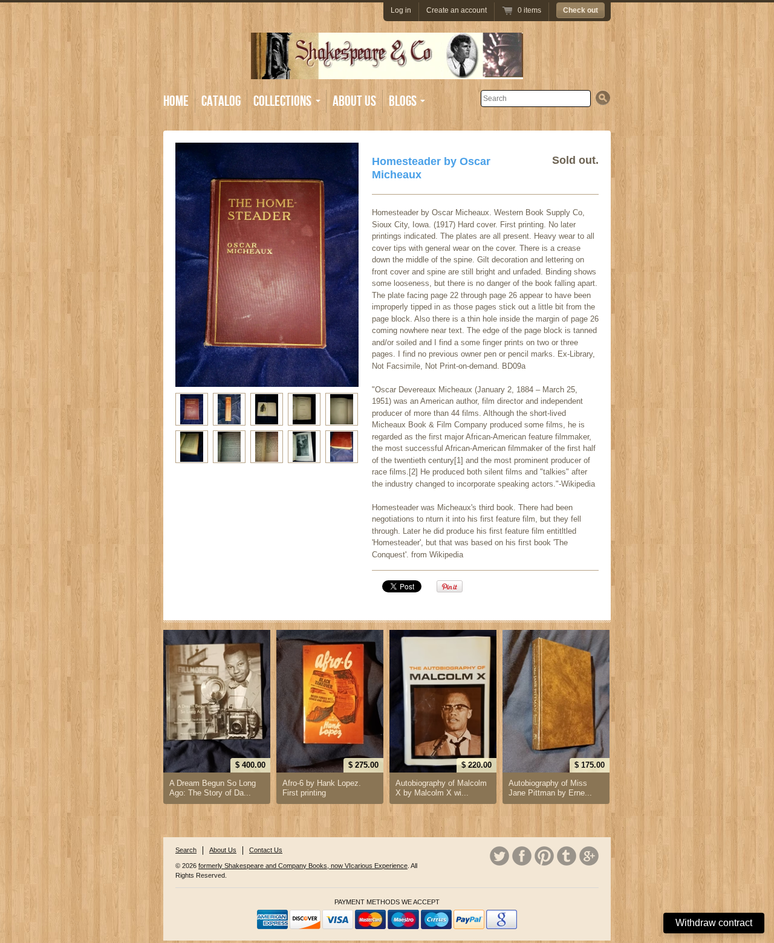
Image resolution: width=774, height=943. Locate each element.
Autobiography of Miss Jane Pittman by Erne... (550, 788)
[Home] (387, 70)
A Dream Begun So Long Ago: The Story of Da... (212, 788)
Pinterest (544, 856)
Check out (580, 10)
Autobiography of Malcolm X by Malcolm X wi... (441, 788)
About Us (354, 101)
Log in (401, 10)
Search (186, 850)
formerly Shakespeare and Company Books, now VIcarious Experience (303, 865)
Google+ (589, 856)
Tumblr (566, 856)
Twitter (499, 856)
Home (176, 101)
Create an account (456, 10)
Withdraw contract (713, 923)
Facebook (522, 856)
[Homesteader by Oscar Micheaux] (191, 409)
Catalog (221, 101)
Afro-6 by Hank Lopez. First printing (321, 788)
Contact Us (265, 850)
